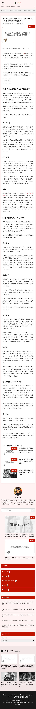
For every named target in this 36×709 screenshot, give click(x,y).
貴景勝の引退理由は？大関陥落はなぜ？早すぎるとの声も (26, 472)
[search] (33, 510)
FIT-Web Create (22, 702)
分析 (33, 517)
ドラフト (23, 53)
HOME (4, 10)
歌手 (6, 585)
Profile (16, 695)
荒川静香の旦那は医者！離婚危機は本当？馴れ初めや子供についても (26, 450)
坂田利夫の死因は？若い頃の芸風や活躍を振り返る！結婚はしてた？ (17, 604)
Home (2, 6)
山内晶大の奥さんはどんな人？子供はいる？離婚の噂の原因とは (27, 684)
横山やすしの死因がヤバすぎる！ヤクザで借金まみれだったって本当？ (19, 558)
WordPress (18, 704)
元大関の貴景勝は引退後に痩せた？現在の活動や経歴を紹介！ (26, 461)
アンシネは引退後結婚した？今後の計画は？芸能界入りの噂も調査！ (9, 684)
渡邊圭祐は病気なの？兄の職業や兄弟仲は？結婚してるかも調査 (17, 620)
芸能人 (32, 540)
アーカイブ (4, 638)
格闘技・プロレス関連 (10, 580)
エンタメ (7, 571)
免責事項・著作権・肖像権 (21, 697)
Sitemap (8, 6)
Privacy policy (29, 695)
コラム (6, 576)
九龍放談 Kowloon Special (22, 700)
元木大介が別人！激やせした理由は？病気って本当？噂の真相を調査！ (9, 667)
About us (19, 6)
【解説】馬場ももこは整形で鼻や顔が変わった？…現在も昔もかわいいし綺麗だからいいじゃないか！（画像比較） (19, 535)
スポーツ (11, 10)
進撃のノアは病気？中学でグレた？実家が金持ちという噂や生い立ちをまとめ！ (18, 626)
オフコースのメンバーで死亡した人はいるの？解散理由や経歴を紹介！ (18, 610)
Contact (13, 6)
